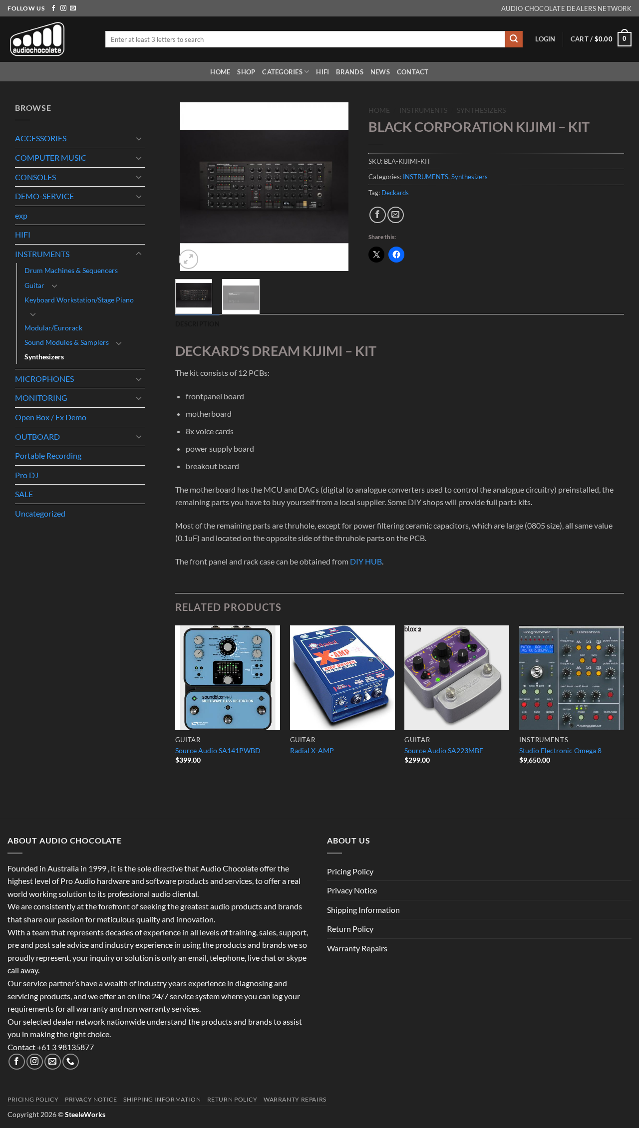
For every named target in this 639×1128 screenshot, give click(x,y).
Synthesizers (44, 356)
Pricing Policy (350, 871)
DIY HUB (366, 561)
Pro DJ (26, 475)
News (380, 72)
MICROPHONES (44, 378)
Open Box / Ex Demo (50, 417)
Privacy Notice (352, 890)
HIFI (322, 72)
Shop (246, 72)
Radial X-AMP (312, 750)
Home (220, 72)
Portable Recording (48, 455)
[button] (545, 39)
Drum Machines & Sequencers (71, 270)
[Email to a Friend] (395, 215)
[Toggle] (139, 138)
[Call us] (70, 1062)
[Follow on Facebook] (53, 8)
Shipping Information (363, 909)
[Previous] (191, 187)
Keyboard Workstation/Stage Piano (79, 299)
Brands (349, 72)
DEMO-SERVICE (44, 196)
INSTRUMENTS (42, 254)
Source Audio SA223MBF (443, 750)
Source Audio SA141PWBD (218, 750)
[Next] (337, 187)
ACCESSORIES (40, 138)
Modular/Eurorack (53, 327)
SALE (24, 494)
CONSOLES (35, 177)
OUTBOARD (37, 436)
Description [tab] (197, 324)
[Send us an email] (73, 8)
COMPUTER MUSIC (50, 157)
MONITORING (41, 397)
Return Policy (350, 928)
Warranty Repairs (357, 948)
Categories (282, 72)
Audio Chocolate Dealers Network (566, 8)
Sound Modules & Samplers (66, 342)
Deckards (395, 193)
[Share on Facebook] (377, 215)
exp (21, 215)
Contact (413, 72)
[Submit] (513, 39)
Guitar (34, 285)
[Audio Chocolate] (48, 39)
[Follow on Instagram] (63, 8)
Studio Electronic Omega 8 (560, 750)
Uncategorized (40, 513)
